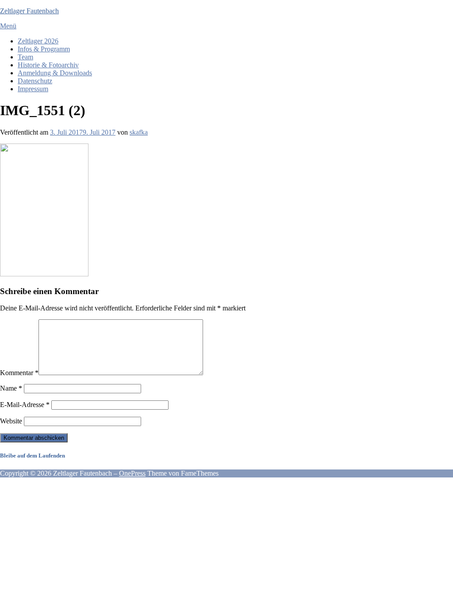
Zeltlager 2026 (38, 41)
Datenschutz (35, 81)
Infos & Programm (44, 49)
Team (25, 57)
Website (11, 421)
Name (11, 388)
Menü (8, 26)
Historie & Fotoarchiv (48, 65)
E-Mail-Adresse (25, 404)
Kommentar (19, 372)
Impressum (33, 89)
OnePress (132, 473)
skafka (139, 132)
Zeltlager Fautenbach (29, 11)
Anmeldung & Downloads (55, 73)
